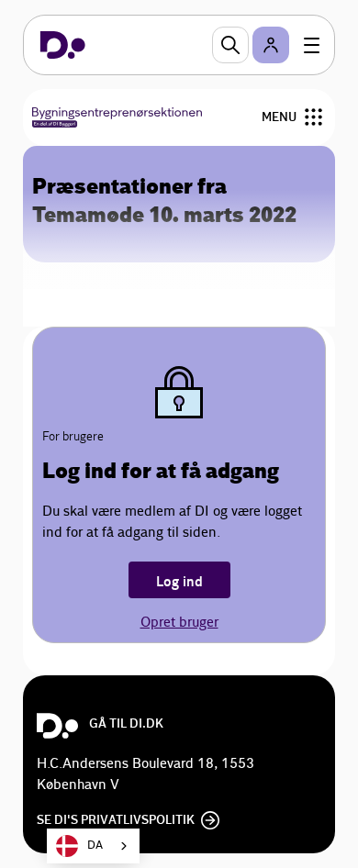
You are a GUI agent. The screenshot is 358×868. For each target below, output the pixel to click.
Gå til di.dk (126, 724)
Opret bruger (179, 622)
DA (95, 845)
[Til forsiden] (63, 45)
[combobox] (93, 846)
